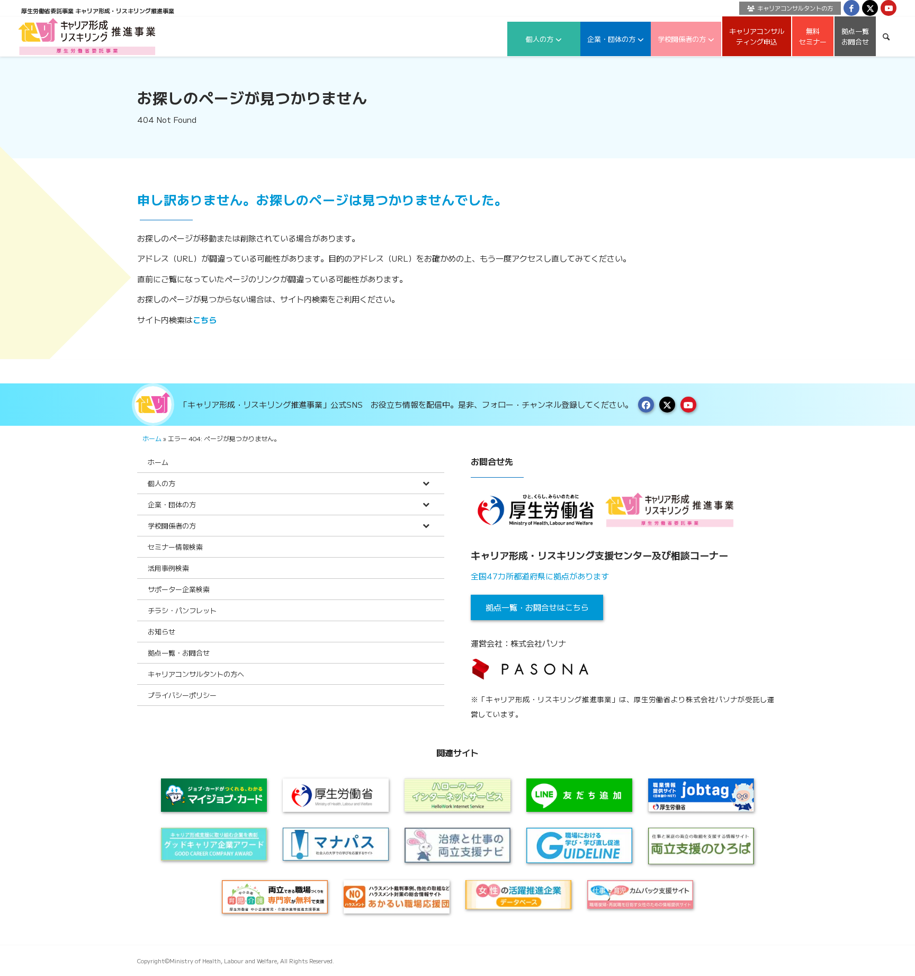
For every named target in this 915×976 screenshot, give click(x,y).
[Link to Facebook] (851, 8)
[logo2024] (87, 36)
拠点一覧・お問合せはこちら (537, 607)
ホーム (152, 438)
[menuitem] (787, 8)
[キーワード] (886, 36)
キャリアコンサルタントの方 (795, 8)
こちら (205, 319)
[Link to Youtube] (888, 8)
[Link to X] (870, 8)
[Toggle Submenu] (425, 483)
